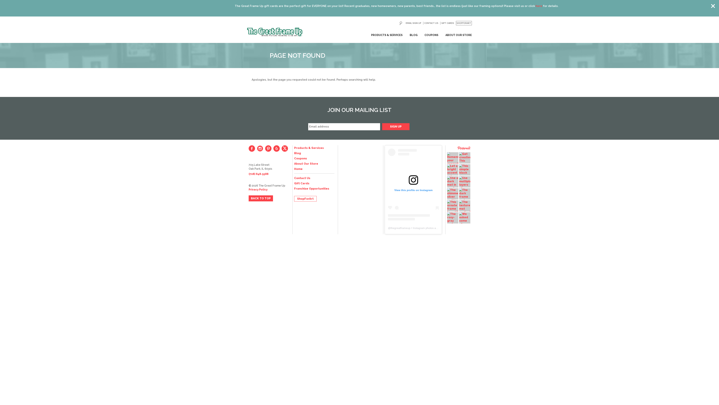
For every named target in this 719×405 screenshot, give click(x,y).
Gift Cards (447, 23)
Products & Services (387, 35)
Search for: (401, 23)
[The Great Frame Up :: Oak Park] (274, 32)
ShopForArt (463, 23)
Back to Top (261, 198)
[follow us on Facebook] (252, 148)
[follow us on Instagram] (260, 148)
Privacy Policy (258, 189)
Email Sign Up (413, 23)
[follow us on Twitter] (285, 148)
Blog (414, 35)
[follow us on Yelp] (276, 148)
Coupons (431, 35)
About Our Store (458, 35)
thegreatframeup (400, 228)
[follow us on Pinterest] (268, 148)
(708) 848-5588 (259, 174)
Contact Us (431, 23)
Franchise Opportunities (311, 188)
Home (298, 169)
